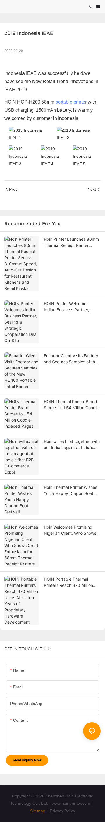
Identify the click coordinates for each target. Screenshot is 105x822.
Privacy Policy (62, 811)
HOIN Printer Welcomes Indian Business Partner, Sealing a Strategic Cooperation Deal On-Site (68, 307)
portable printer (71, 101)
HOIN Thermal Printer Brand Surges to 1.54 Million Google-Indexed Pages (72, 405)
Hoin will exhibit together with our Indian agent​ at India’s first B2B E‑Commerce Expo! (72, 444)
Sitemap (37, 811)
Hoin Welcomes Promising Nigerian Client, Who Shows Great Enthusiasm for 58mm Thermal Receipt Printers (70, 530)
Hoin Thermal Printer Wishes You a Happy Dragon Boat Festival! (70, 490)
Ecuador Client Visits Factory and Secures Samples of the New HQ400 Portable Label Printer (71, 359)
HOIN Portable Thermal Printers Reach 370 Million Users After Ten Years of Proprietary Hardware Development (68, 582)
